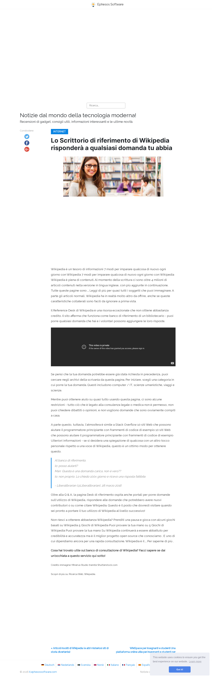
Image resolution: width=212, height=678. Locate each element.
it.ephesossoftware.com (43, 671)
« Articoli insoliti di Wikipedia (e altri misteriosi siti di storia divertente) (79, 650)
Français (130, 664)
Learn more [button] (195, 661)
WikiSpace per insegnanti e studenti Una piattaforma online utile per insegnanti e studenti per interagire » (146, 652)
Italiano (115, 664)
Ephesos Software (110, 4)
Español (146, 664)
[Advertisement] (106, 36)
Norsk (100, 664)
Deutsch (49, 664)
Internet (59, 131)
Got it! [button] (179, 669)
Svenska (85, 664)
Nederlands (67, 664)
